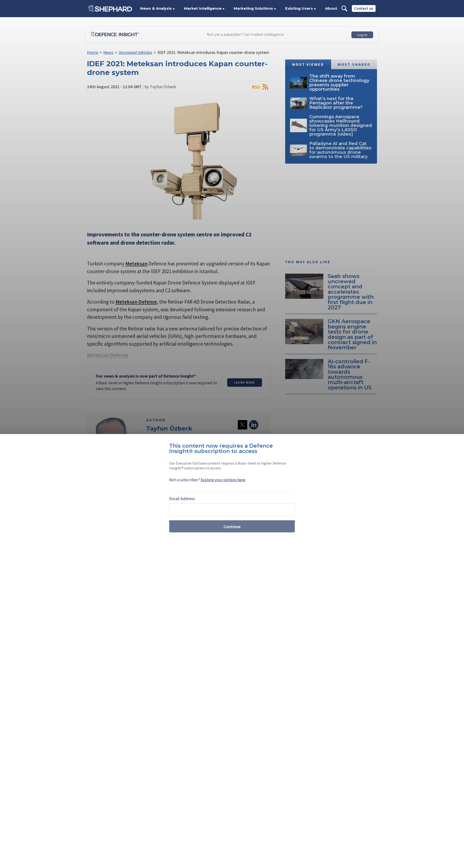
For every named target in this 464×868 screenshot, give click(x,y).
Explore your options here (223, 479)
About (331, 8)
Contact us (363, 8)
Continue (232, 526)
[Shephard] (110, 8)
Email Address (182, 498)
